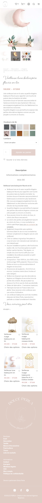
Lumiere (7, 138)
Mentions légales (9, 467)
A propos (6, 464)
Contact (6, 462)
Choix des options (11, 347)
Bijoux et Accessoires (11, 446)
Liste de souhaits (9, 453)
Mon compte (8, 471)
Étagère (24, 69)
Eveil (5, 439)
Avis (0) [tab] (21, 180)
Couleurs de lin (10, 122)
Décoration (15, 69)
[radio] (6, 127)
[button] (17, 4)
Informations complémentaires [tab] (21, 175)
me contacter (31, 224)
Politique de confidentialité (13, 474)
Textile (5, 443)
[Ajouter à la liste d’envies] (19, 335)
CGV (5, 469)
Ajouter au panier (23, 152)
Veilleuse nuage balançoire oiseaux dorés (27, 337)
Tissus (5, 450)
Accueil (5, 69)
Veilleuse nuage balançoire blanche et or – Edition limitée (27, 375)
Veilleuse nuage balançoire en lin (9, 337)
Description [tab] (21, 170)
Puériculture (8, 448)
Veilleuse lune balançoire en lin (9, 372)
